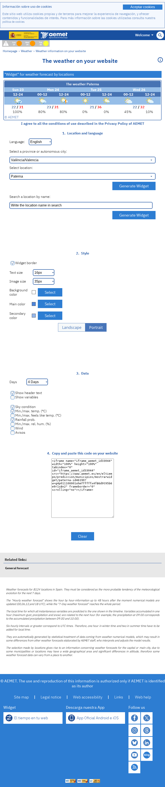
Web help (143, 697)
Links (118, 697)
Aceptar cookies (142, 7)
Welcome (142, 35)
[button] (71, 327)
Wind (19, 428)
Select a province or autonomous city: (38, 151)
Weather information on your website (61, 51)
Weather (26, 51)
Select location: (21, 168)
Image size (17, 281)
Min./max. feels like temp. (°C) (38, 415)
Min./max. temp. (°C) (31, 411)
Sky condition (25, 407)
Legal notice (51, 697)
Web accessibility (87, 697)
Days (13, 382)
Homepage (10, 51)
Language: (17, 142)
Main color (17, 304)
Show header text (28, 393)
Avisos (20, 432)
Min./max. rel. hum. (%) (33, 424)
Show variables (26, 397)
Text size (16, 272)
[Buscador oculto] (160, 35)
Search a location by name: (29, 196)
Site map (21, 697)
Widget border (26, 263)
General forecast (17, 568)
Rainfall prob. (25, 419)
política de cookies (13, 22)
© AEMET (12, 117)
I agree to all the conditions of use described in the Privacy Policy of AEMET (82, 123)
